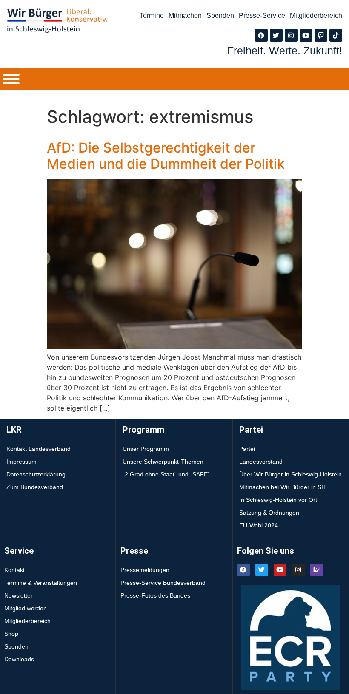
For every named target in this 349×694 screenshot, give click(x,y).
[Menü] (11, 79)
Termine (152, 15)
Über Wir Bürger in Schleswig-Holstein (290, 474)
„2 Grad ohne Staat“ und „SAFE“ (166, 474)
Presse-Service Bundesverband (163, 582)
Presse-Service (262, 15)
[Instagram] (291, 35)
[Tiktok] (335, 35)
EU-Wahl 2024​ (258, 525)
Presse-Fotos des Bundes (155, 595)
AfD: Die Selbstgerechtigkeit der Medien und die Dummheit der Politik (166, 155)
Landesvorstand (261, 461)
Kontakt (14, 570)
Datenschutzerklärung (36, 474)
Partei (247, 448)
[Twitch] (321, 35)
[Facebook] (261, 35)
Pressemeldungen (144, 570)
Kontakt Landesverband (38, 448)
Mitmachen (185, 15)
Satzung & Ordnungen (269, 512)
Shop (11, 633)
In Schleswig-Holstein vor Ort (278, 499)
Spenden (220, 15)
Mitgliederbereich (316, 15)
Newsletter (18, 595)
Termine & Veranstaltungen (40, 582)
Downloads (19, 659)
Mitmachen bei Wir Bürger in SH (282, 487)
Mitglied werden (25, 608)
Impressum (21, 461)
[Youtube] (306, 35)
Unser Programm (146, 448)
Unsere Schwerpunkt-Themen (163, 461)
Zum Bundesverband (34, 487)
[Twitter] (276, 35)
